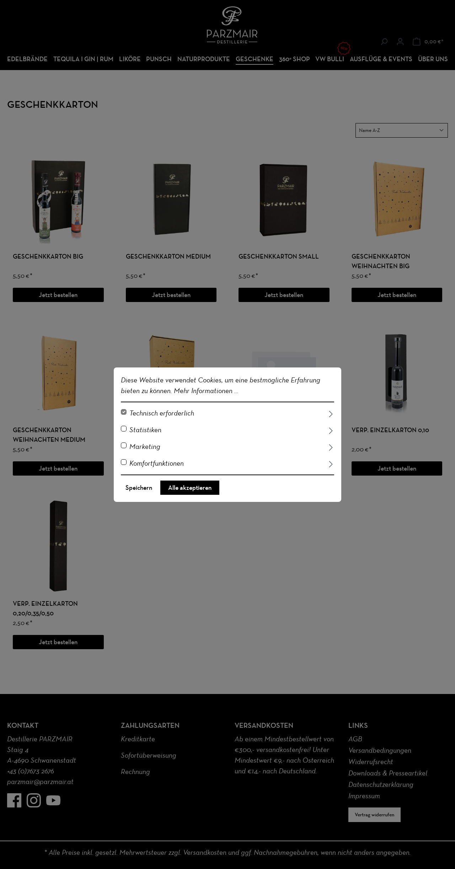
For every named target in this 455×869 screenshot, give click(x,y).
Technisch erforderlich (161, 413)
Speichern (138, 488)
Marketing (144, 446)
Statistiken (145, 429)
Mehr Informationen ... (206, 390)
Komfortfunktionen (156, 463)
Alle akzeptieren (190, 488)
